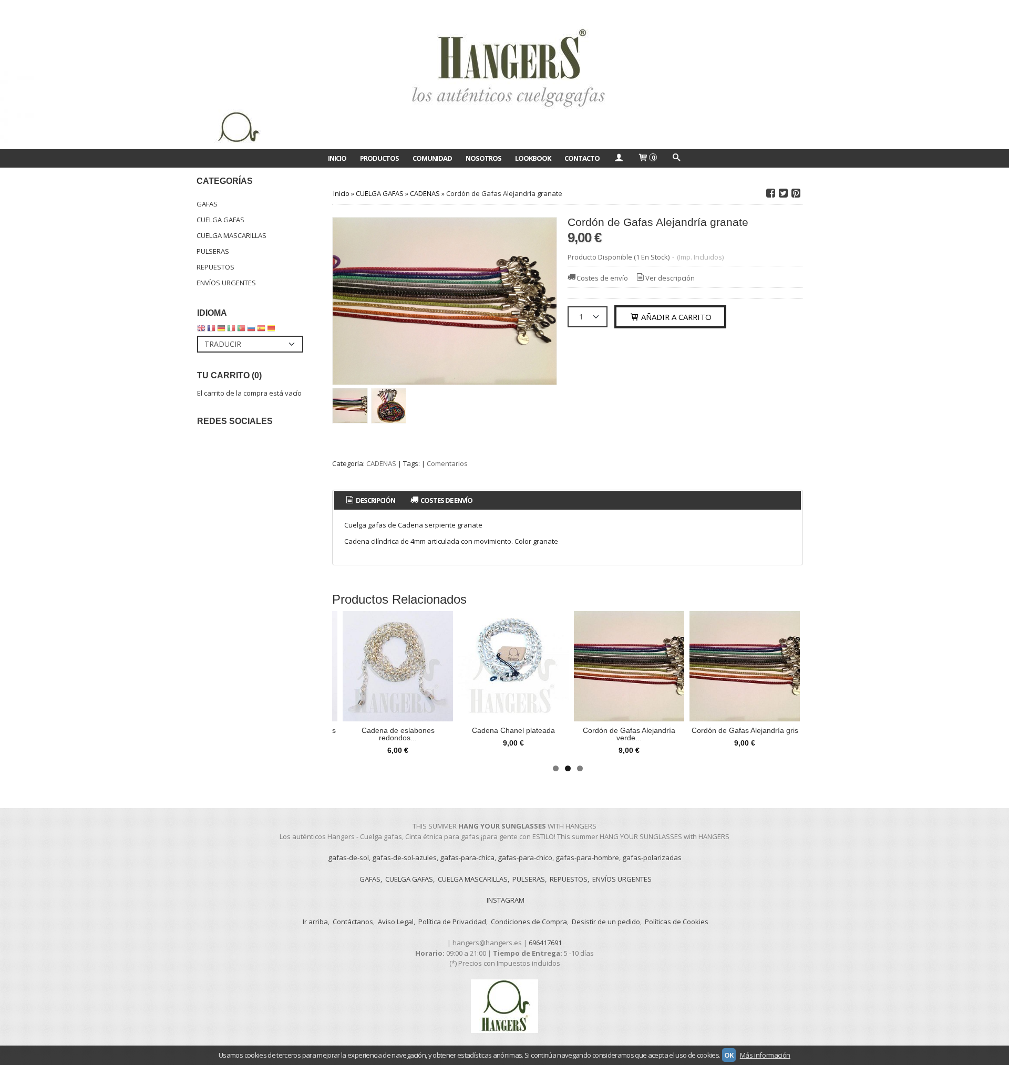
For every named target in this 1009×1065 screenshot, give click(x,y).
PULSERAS (213, 251)
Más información (765, 1055)
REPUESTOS (215, 267)
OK (729, 1055)
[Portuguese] (241, 330)
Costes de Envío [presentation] (445, 500)
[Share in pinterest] (795, 193)
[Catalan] (272, 330)
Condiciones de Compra (529, 921)
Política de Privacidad (452, 921)
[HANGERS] (504, 74)
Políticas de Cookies (676, 921)
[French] (211, 330)
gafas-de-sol (348, 857)
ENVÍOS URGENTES (226, 282)
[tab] (369, 500)
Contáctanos (353, 921)
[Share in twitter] (783, 193)
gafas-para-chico (525, 857)
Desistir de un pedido (606, 921)
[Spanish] (261, 330)
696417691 (545, 942)
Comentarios (447, 463)
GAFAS (207, 204)
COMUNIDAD (432, 158)
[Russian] (251, 330)
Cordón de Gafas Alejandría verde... (629, 734)
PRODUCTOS (379, 158)
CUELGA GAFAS (220, 219)
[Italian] (231, 330)
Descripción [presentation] (375, 500)
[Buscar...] (675, 158)
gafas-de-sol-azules (404, 857)
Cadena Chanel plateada (513, 730)
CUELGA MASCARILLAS (231, 235)
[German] (221, 330)
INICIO (337, 158)
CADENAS (381, 463)
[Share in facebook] (770, 193)
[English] (201, 330)
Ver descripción (670, 278)
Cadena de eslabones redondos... (398, 734)
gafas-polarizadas (652, 857)
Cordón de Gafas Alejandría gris (745, 730)
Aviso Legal (396, 921)
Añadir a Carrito (675, 317)
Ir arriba (315, 921)
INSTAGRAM (505, 900)
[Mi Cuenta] (618, 158)
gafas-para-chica (467, 857)
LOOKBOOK (533, 158)
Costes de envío (602, 278)
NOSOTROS (483, 158)
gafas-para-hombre (587, 857)
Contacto (582, 158)
